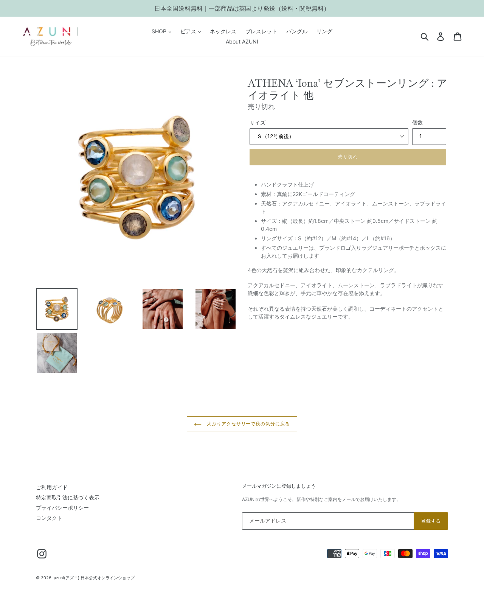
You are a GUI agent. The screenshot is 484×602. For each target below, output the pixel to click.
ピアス (189, 31)
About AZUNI (242, 41)
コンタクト (49, 518)
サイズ (257, 122)
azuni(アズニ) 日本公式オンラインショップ (94, 577)
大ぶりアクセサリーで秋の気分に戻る (247, 424)
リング (324, 31)
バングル (296, 31)
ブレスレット (261, 31)
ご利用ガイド (52, 487)
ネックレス (223, 31)
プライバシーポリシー (62, 507)
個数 (417, 122)
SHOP (160, 31)
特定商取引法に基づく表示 (67, 497)
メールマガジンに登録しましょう (279, 486)
